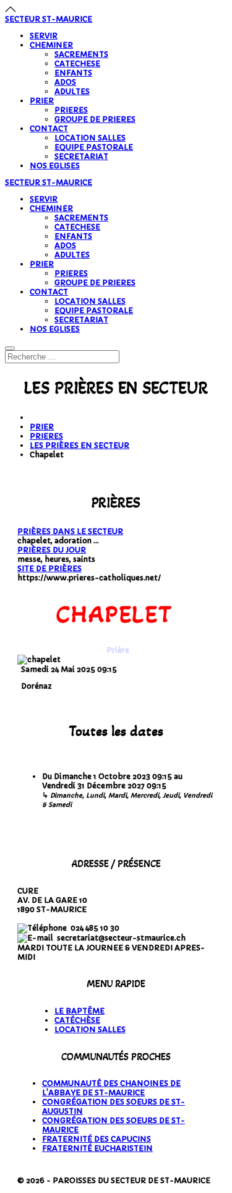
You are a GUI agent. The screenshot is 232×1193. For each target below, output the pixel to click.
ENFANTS (73, 72)
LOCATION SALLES (90, 137)
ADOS (65, 82)
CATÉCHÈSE (77, 1020)
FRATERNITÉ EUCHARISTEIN (97, 1148)
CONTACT (49, 128)
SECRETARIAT (81, 156)
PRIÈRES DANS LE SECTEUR (70, 531)
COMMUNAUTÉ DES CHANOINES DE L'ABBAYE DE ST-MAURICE (111, 1088)
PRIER (42, 100)
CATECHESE (77, 63)
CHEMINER (51, 45)
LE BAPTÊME (79, 1010)
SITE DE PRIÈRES (49, 568)
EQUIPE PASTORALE (93, 147)
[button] (10, 9)
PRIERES (71, 109)
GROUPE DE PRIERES (94, 119)
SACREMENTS (81, 54)
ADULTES (72, 91)
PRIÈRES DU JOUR (51, 549)
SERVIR (44, 35)
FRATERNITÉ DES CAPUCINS (96, 1138)
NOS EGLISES (55, 165)
